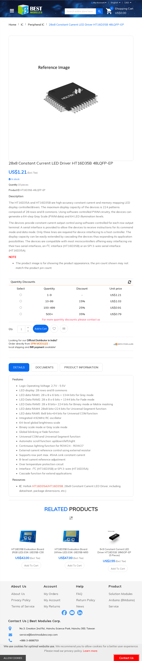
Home (12, 24)
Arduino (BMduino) (122, 600)
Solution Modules (120, 594)
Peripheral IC (36, 24)
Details (19, 367)
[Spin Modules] (123, 344)
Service (114, 606)
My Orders (51, 594)
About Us (18, 594)
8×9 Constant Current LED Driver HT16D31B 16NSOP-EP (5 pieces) (114, 552)
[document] (71, 652)
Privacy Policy (20, 600)
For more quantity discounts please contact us (71, 319)
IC (22, 24)
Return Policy (85, 600)
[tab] (19, 367)
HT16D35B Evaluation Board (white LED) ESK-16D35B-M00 (71, 551)
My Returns (52, 606)
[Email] (64, 329)
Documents (45, 367)
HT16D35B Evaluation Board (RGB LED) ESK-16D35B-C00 (27, 551)
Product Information (81, 367)
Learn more (90, 650)
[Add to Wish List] (54, 329)
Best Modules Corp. (45, 621)
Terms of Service (22, 606)
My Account (52, 600)
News (80, 606)
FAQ (79, 594)
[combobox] (82, 11)
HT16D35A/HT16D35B (47, 486)
